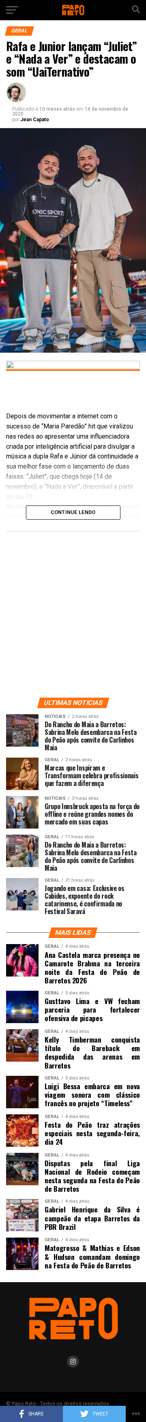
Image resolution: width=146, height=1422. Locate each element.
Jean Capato (34, 119)
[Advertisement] (73, 612)
